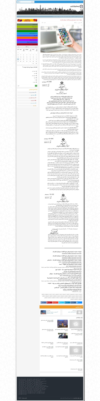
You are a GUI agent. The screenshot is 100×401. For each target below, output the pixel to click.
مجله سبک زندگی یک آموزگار (32, 42)
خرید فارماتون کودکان (33, 33)
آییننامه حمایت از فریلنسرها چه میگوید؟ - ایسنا (73, 266)
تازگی (43, 296)
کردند (76, 297)
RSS (34, 105)
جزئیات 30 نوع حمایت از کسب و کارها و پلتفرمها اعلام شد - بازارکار (70, 275)
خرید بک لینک (34, 44)
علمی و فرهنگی (64, 13)
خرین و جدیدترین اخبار (22, 380)
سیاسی (81, 13)
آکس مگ (35, 35)
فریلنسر (72, 299)
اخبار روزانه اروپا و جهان (22, 382)
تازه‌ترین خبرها (38, 380)
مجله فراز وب (34, 37)
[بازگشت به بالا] (2, 399)
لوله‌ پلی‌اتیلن (34, 24)
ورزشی (58, 13)
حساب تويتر (33, 95)
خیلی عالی (33, 71)
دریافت (57, 297)
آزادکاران (54, 296)
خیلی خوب (33, 75)
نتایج (18, 85)
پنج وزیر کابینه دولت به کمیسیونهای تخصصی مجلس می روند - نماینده (69, 285)
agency (46, 294)
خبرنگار (77, 296)
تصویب (80, 297)
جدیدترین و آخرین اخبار (22, 379)
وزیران (73, 296)
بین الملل (53, 13)
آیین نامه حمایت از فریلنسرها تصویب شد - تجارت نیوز (72, 271)
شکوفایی (80, 299)
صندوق (49, 297)
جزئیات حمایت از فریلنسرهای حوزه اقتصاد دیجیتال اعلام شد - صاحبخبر (69, 262)
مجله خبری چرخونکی (33, 39)
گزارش (80, 296)
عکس (48, 13)
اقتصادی (76, 13)
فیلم (44, 13)
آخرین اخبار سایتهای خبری (31, 380)
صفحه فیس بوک (32, 92)
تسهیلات (73, 297)
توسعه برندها (34, 26)
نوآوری (46, 297)
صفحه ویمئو (33, 103)
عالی (34, 73)
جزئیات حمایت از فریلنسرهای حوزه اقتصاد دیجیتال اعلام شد (71, 20)
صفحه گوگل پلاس (32, 97)
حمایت (76, 294)
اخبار (53, 294)
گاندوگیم (35, 28)
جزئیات (80, 294)
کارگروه (70, 296)
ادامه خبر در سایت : (79, 307)
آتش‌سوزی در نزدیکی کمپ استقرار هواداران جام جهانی (52, 312)
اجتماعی (70, 13)
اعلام (60, 294)
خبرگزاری (57, 294)
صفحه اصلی (80, 1)
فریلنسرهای (72, 294)
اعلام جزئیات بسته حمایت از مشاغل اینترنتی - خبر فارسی (72, 289)
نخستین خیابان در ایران (72, 312)
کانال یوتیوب (33, 100)
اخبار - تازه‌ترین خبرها (30, 384)
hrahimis (20, 398)
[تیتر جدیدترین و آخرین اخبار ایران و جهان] (75, 6)
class (43, 294)
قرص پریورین (34, 31)
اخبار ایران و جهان (42, 379)
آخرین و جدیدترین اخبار (28, 381)
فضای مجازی (39, 13)
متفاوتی (69, 297)
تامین (65, 297)
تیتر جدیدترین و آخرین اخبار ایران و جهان (39, 381)
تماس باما (76, 1)
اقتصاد (68, 294)
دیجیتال (64, 294)
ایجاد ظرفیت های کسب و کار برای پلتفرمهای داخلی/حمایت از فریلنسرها (69, 279)
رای (36, 85)
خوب (34, 77)
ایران (50, 294)
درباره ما (72, 1)
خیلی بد (34, 82)
